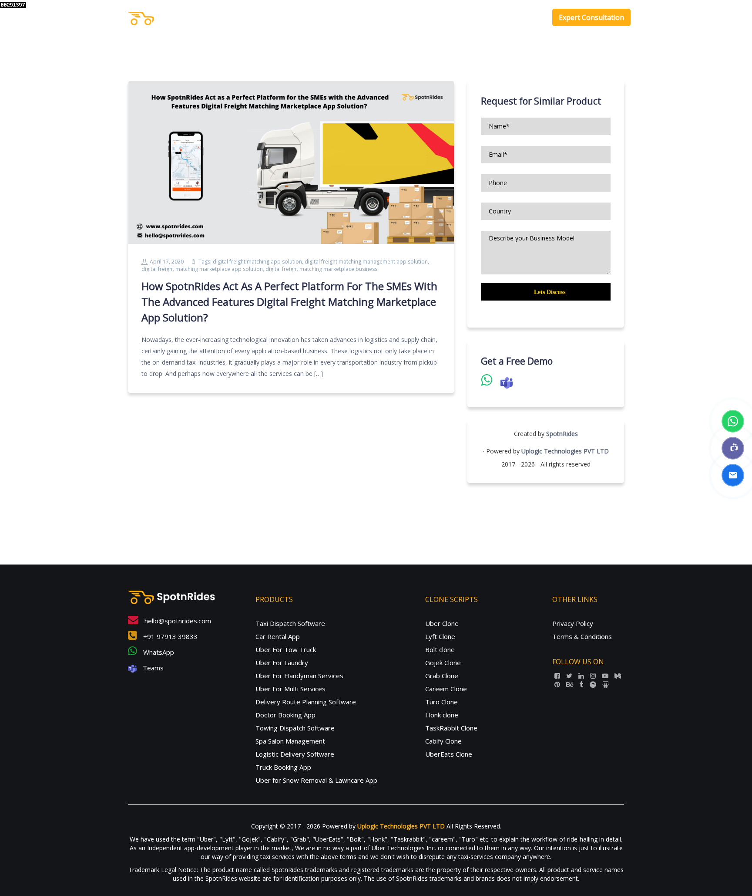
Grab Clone (441, 675)
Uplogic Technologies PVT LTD (565, 451)
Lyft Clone (440, 636)
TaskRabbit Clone (451, 728)
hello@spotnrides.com (177, 620)
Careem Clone (446, 688)
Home (400, 17)
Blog (531, 17)
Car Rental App (277, 636)
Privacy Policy (572, 623)
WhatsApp (157, 652)
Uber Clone (442, 623)
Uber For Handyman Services (299, 675)
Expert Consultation (591, 17)
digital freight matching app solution (257, 261)
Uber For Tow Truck (285, 649)
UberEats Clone (448, 754)
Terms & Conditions (582, 636)
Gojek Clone (443, 662)
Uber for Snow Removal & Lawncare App (316, 780)
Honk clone (441, 714)
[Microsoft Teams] (732, 448)
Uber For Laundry (281, 662)
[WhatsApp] (732, 421)
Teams (152, 667)
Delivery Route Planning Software (305, 701)
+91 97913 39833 (169, 636)
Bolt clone (440, 649)
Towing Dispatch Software (295, 728)
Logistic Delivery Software (294, 754)
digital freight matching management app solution (366, 261)
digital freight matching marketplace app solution (202, 269)
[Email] (732, 475)
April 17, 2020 (167, 261)
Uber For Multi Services (290, 688)
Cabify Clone (443, 741)
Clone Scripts (486, 17)
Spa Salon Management (290, 741)
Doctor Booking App (285, 714)
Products (433, 17)
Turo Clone (441, 701)
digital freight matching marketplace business (321, 269)
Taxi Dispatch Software (290, 623)
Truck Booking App (283, 767)
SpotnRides (562, 433)
